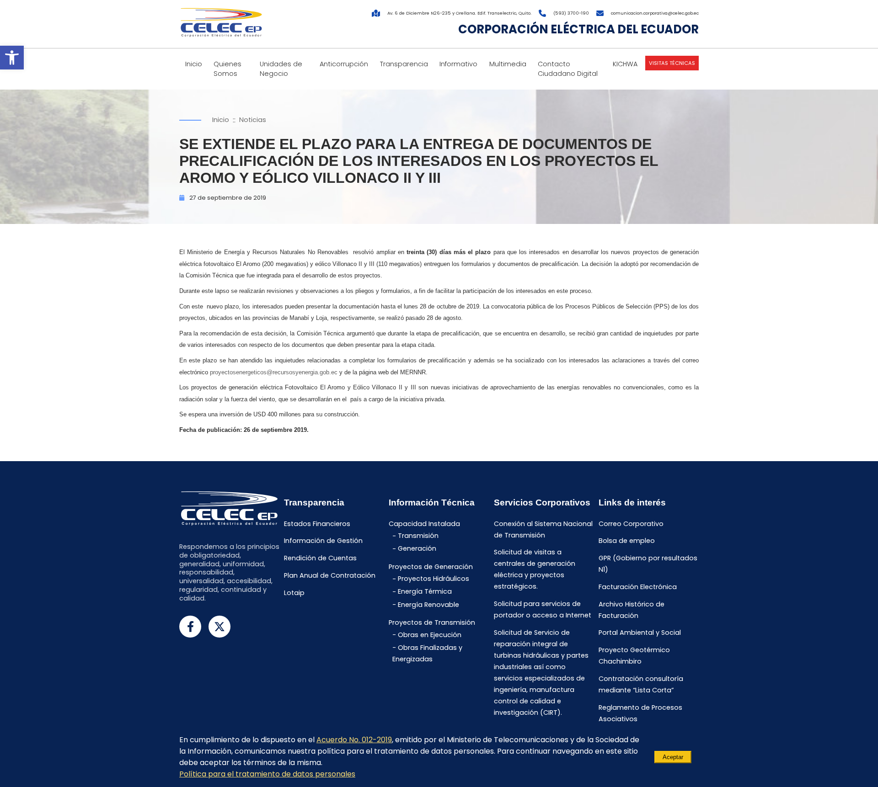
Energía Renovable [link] (428, 604)
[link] (12, 57)
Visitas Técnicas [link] (672, 63)
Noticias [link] (252, 119)
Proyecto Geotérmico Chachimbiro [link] (634, 656)
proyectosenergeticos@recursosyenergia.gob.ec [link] (273, 372)
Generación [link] (417, 548)
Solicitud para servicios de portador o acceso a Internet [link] (542, 610)
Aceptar (673, 757)
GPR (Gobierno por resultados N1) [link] (648, 564)
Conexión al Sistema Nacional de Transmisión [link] (543, 529)
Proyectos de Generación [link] (431, 566)
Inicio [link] (193, 64)
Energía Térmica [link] (425, 591)
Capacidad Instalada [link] (424, 523)
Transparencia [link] (404, 64)
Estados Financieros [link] (317, 523)
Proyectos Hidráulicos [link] (433, 579)
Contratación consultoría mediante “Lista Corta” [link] (641, 684)
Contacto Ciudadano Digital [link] (568, 68)
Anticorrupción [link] (344, 64)
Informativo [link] (458, 64)
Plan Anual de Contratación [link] (329, 575)
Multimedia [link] (507, 64)
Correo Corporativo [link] (631, 523)
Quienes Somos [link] (227, 68)
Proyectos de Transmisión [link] (432, 622)
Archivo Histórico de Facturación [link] (631, 610)
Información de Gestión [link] (323, 541)
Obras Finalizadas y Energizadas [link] (427, 653)
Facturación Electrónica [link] (638, 586)
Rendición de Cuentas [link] (320, 558)
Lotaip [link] (294, 592)
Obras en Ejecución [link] (429, 634)
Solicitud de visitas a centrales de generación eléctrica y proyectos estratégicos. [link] (534, 569)
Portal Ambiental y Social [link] (640, 633)
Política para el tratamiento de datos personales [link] (267, 774)
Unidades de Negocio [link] (281, 68)
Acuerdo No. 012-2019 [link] (354, 739)
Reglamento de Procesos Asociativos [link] (640, 713)
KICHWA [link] (625, 64)
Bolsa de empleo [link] (627, 541)
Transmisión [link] (418, 536)
